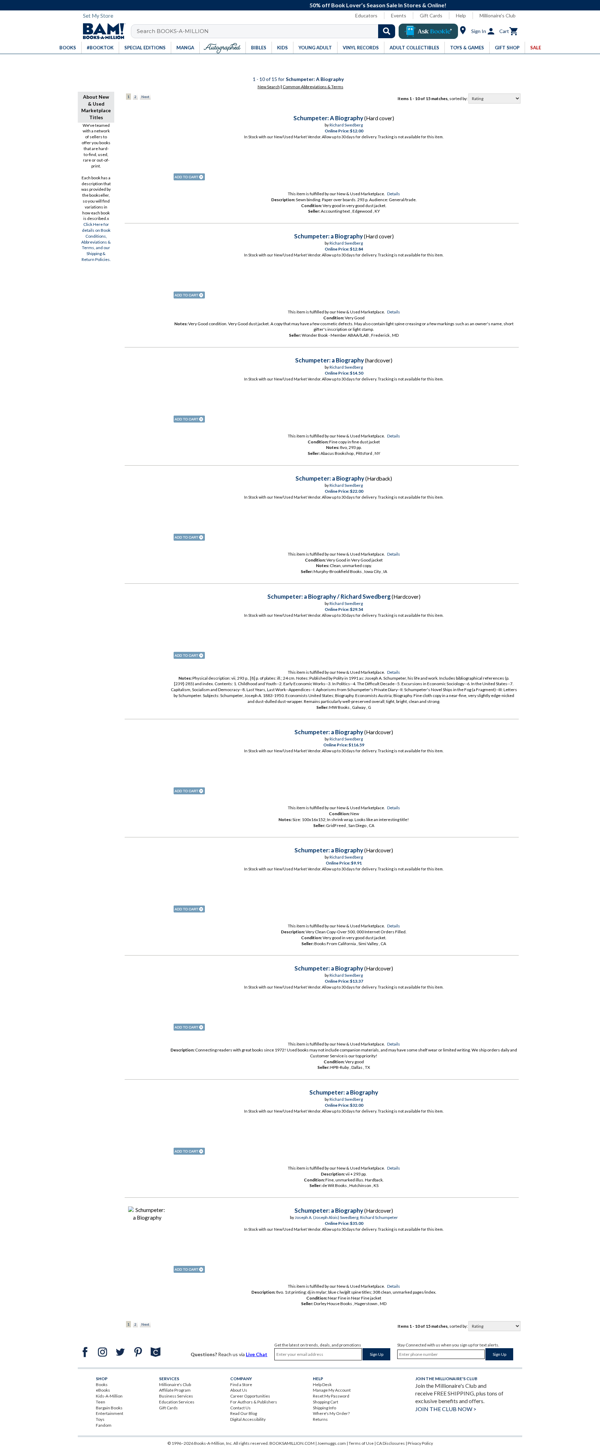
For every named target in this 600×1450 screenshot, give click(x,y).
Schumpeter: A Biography (328, 118)
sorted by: (458, 98)
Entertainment (109, 1413)
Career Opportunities (250, 1396)
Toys (100, 1419)
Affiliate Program (175, 1390)
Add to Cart (189, 177)
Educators (366, 15)
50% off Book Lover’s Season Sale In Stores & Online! (303, 5)
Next (145, 97)
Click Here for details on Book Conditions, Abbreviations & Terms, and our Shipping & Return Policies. (96, 242)
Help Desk (322, 1384)
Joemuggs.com (331, 1443)
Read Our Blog (243, 1413)
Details (393, 193)
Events (398, 15)
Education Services (176, 1401)
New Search (269, 86)
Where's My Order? (331, 1413)
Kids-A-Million (109, 1396)
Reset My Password (331, 1396)
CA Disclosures (390, 1443)
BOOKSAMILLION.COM (292, 1443)
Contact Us (240, 1407)
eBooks (103, 1390)
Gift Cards (431, 15)
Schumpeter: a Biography (328, 236)
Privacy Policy (420, 1443)
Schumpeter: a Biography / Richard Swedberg (329, 596)
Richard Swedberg (346, 125)
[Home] (102, 31)
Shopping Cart (325, 1401)
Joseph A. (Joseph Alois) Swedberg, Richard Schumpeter (346, 1217)
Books (102, 1384)
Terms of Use (361, 1443)
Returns (320, 1419)
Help (461, 15)
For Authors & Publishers (253, 1401)
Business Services (176, 1396)
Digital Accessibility (248, 1419)
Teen (100, 1401)
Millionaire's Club (498, 15)
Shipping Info (324, 1407)
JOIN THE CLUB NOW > (445, 1409)
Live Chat (256, 1354)
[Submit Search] (386, 31)
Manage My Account (332, 1390)
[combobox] (267, 31)
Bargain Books (109, 1407)
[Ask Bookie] (428, 31)
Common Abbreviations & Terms (313, 86)
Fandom (103, 1425)
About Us (238, 1390)
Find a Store (241, 1384)
